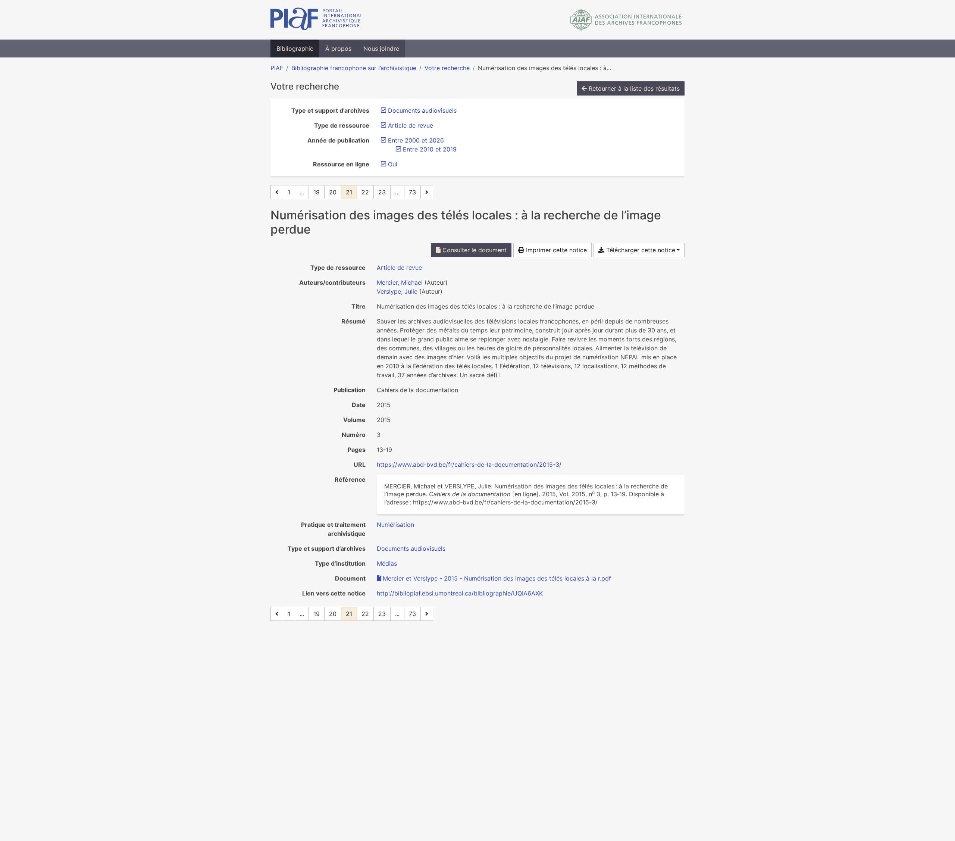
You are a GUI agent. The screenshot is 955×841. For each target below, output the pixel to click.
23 (382, 192)
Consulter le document (474, 250)
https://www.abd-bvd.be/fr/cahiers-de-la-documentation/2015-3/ (469, 464)
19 (316, 192)
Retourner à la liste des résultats (633, 88)
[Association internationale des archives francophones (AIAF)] (626, 19)
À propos (338, 48)
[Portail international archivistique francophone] (316, 19)
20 (332, 192)
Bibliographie (294, 48)
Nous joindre (381, 48)
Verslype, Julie (397, 291)
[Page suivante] (426, 192)
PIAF (276, 68)
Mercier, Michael (400, 282)
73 (412, 192)
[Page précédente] (276, 192)
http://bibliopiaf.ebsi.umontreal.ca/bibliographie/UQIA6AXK (460, 593)
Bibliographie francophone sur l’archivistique (353, 68)
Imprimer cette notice (555, 250)
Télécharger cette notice (639, 250)
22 (365, 192)
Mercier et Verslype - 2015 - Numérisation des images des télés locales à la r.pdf (497, 578)
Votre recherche (447, 68)
